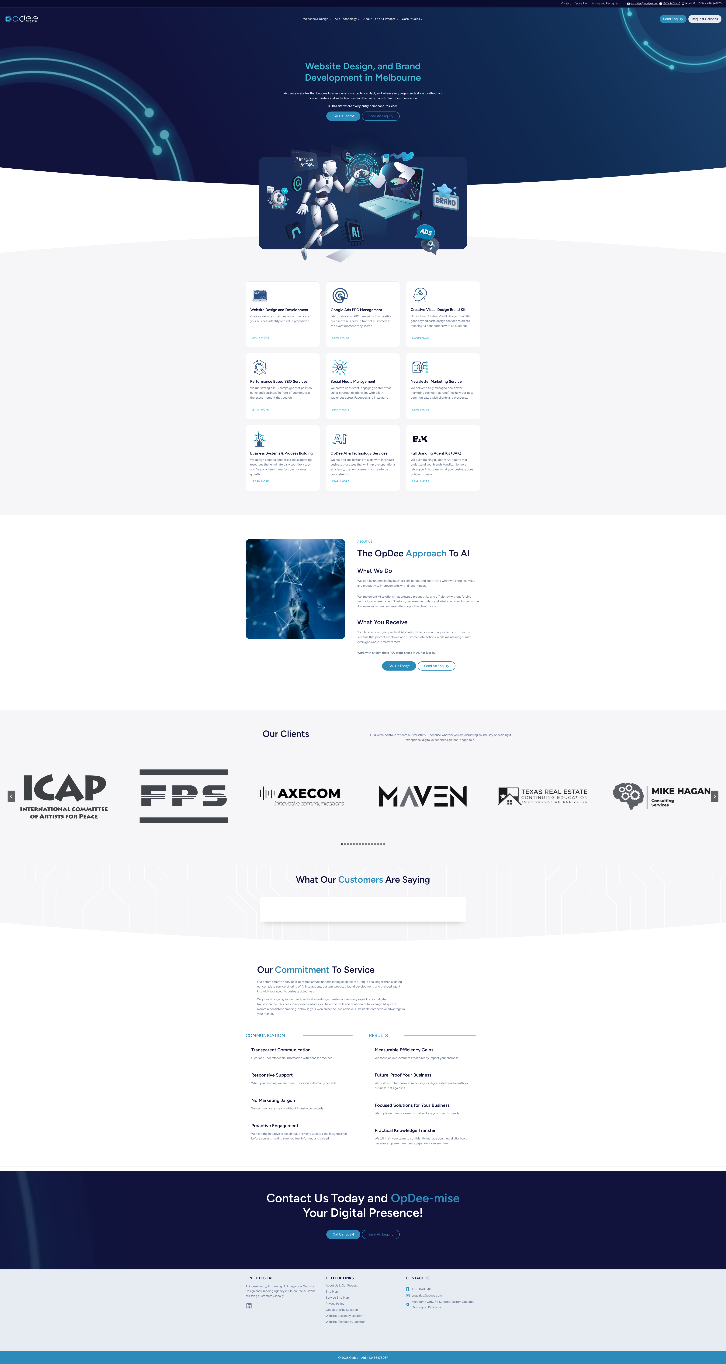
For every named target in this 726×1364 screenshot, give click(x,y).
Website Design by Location (344, 1316)
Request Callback (705, 19)
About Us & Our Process (342, 1285)
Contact (566, 3)
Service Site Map (337, 1297)
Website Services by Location (345, 1322)
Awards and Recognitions (606, 3)
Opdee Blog (581, 3)
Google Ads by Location (342, 1309)
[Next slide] (714, 796)
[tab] (342, 844)
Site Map (332, 1291)
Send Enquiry (673, 19)
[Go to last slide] (11, 796)
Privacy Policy (335, 1303)
